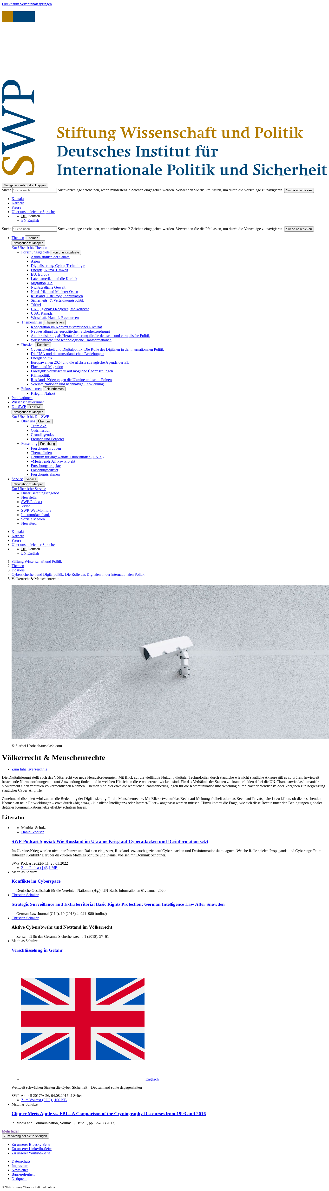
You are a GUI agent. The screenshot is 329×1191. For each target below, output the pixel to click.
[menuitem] (169, 1161)
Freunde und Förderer (47, 439)
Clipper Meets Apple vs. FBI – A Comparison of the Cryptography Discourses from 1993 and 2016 (109, 1113)
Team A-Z (38, 426)
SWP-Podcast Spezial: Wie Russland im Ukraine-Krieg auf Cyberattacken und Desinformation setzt (110, 841)
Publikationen (22, 398)
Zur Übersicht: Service (29, 489)
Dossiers (27, 345)
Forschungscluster (44, 470)
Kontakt (18, 199)
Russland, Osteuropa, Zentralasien (57, 296)
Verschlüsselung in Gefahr (37, 950)
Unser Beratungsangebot (40, 493)
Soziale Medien (33, 519)
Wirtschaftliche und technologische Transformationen (71, 340)
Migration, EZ (42, 283)
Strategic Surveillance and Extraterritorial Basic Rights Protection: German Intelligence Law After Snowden (118, 904)
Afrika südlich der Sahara (50, 257)
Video (25, 506)
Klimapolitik (40, 375)
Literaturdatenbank (35, 515)
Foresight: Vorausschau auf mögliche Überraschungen (72, 371)
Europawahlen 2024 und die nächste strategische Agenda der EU (80, 362)
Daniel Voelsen (32, 832)
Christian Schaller (25, 895)
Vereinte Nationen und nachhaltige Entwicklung (67, 384)
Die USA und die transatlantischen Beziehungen (67, 354)
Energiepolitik (41, 358)
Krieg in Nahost (43, 393)
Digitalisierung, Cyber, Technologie (58, 266)
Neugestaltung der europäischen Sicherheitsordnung (70, 331)
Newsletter (29, 497)
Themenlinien (31, 322)
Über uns (28, 421)
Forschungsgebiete (35, 252)
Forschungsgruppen (46, 448)
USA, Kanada (42, 313)
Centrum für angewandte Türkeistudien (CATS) (67, 457)
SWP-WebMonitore (36, 510)
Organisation (40, 430)
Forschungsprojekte (46, 466)
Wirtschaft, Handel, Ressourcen (55, 318)
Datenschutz (21, 1161)
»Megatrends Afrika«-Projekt (53, 461)
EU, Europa (40, 274)
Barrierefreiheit (23, 1174)
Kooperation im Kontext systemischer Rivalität (66, 327)
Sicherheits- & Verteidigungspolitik (57, 300)
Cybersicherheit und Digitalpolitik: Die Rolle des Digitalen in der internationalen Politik (97, 349)
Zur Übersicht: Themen (29, 248)
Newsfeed (29, 523)
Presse (16, 207)
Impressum (20, 1166)
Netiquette (19, 1179)
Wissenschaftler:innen (28, 402)
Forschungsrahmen (45, 474)
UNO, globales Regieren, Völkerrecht (60, 309)
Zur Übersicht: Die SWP (30, 416)
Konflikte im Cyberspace (36, 881)
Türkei (36, 305)
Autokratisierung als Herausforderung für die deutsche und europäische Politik (90, 336)
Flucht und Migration (47, 367)
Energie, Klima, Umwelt (49, 270)
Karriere (18, 203)
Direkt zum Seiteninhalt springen (27, 4)
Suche (7, 190)
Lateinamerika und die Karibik (54, 279)
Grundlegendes (42, 435)
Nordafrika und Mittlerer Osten (54, 292)
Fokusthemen (31, 389)
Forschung (29, 443)
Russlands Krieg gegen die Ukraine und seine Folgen (71, 380)
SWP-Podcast (31, 502)
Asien (35, 261)
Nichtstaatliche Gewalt (48, 287)
